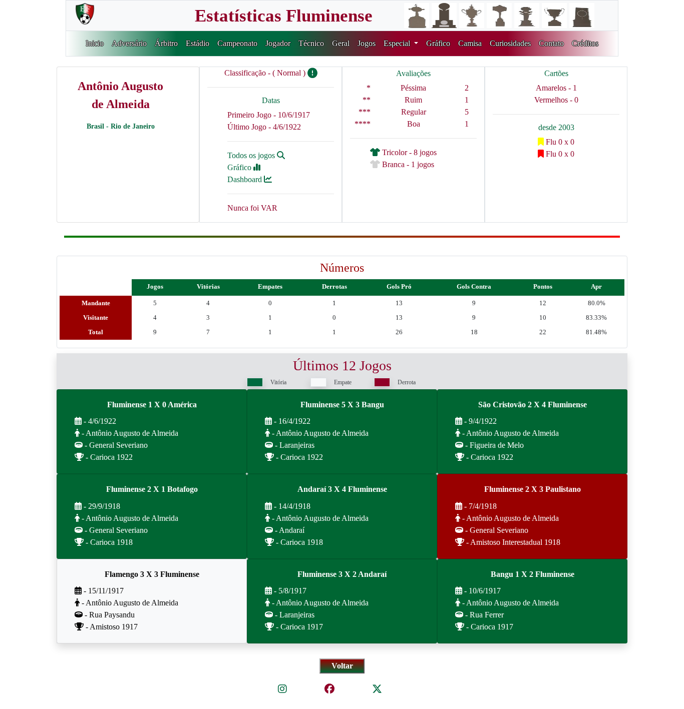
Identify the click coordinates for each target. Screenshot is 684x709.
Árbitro (166, 43)
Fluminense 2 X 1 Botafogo (152, 489)
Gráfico (438, 43)
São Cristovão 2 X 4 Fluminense (532, 404)
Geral (341, 43)
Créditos (585, 43)
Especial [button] (398, 43)
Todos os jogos (252, 155)
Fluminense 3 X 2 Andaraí (342, 574)
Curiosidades (510, 43)
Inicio (95, 43)
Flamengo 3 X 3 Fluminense (152, 574)
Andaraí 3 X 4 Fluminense (342, 489)
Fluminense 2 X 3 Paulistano (532, 489)
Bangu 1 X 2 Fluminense (532, 574)
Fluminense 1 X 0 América (152, 404)
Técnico (311, 43)
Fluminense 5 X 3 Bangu (342, 404)
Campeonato (237, 43)
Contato (551, 43)
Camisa (470, 43)
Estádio (197, 43)
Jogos (367, 43)
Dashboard (245, 179)
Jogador (277, 43)
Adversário (129, 43)
